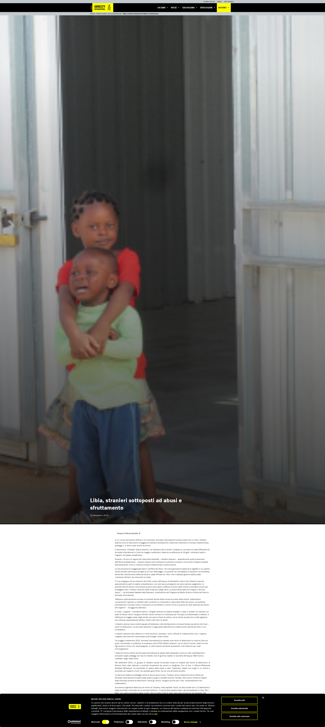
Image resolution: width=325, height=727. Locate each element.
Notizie (174, 7)
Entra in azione (206, 7)
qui (156, 714)
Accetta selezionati (239, 708)
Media (219, 2)
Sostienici (222, 7)
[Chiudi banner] (263, 697)
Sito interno (229, 2)
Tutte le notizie (101, 14)
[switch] (129, 722)
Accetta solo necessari (239, 716)
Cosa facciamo (188, 7)
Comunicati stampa (115, 14)
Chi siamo (161, 7)
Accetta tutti (239, 700)
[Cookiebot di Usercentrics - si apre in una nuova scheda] (74, 722)
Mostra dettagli (191, 722)
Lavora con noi (209, 2)
